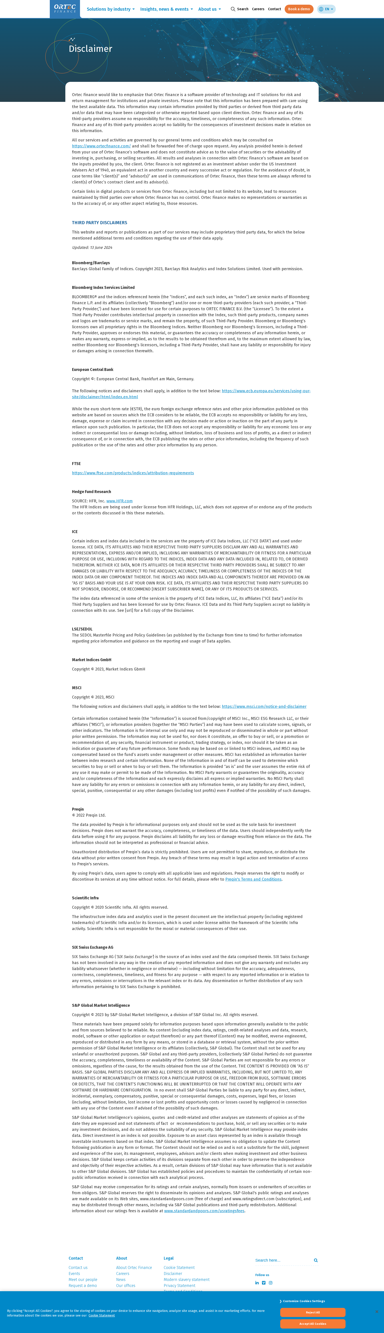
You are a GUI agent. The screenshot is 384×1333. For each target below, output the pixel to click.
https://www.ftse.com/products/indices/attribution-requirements (133, 473)
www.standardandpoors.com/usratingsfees (204, 1210)
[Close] (377, 1312)
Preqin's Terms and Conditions (253, 879)
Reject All (313, 1312)
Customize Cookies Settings (304, 1301)
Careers (258, 9)
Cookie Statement (102, 1315)
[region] (192, 1312)
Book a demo (299, 9)
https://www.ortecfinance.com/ (101, 146)
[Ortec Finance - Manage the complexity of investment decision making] (72, 39)
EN (327, 9)
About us (207, 9)
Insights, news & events (164, 9)
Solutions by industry (108, 9)
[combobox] (281, 1260)
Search (314, 1260)
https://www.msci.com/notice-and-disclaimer (264, 706)
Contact (274, 9)
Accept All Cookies (313, 1323)
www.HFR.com (119, 501)
